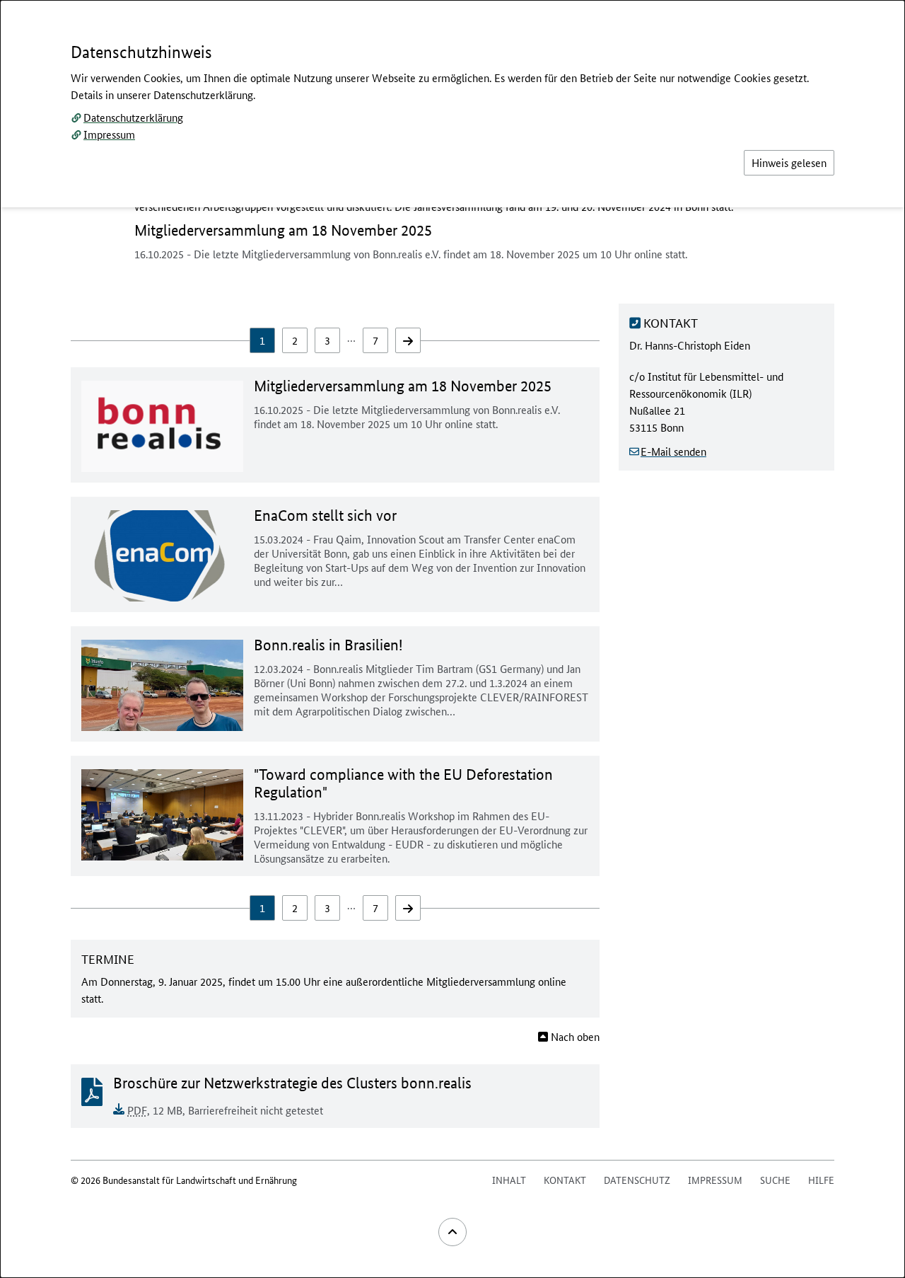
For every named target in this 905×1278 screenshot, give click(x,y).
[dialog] (452, 639)
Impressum (109, 134)
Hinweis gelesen (789, 162)
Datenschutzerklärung (133, 117)
